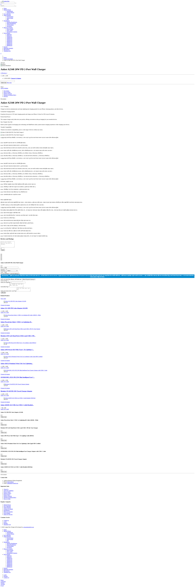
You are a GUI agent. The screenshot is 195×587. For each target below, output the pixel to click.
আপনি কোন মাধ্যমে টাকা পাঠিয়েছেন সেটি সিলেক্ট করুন (11, 279)
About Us (6, 489)
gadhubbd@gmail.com (12, 483)
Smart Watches (7, 15)
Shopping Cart (7, 524)
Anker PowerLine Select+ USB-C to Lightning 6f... (16, 322)
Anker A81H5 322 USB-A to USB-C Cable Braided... (17, 405)
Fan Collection (7, 14)
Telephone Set (7, 51)
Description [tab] (6, 91)
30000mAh (9, 40)
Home (5, 8)
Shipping (3, 270)
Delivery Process (8, 93)
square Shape (10, 18)
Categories (3, 581)
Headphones (7, 20)
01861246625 (10, 482)
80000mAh (9, 45)
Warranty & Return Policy (10, 95)
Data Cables (10, 30)
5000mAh (9, 34)
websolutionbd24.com (28, 527)
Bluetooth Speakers (8, 48)
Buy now (9, 82)
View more (3, 298)
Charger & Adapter (8, 59)
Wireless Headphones (12, 22)
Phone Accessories (8, 27)
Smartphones (10, 11)
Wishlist (2, 583)
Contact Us (6, 577)
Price (2, 267)
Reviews (6, 96)
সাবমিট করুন (3, 292)
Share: (2, 87)
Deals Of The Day (8, 514)
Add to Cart (3, 82)
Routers (5, 46)
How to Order (7, 92)
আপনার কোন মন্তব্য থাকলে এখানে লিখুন (8, 291)
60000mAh (9, 44)
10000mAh (9, 37)
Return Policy (7, 494)
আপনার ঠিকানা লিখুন (5, 286)
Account (3, 584)
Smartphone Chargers (12, 31)
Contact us (6, 520)
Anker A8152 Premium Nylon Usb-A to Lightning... (17, 363)
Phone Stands (10, 29)
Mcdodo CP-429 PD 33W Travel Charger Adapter (16, 391)
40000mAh (9, 41)
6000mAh (9, 36)
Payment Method (5, 273)
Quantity (3, 269)
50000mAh (9, 42)
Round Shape (10, 16)
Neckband (9, 26)
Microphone (7, 49)
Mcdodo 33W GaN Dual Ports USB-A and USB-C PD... (18, 336)
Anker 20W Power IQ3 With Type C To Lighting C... (17, 349)
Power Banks (7, 33)
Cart (2, 585)
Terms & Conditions (8, 490)
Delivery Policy (7, 493)
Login (5, 521)
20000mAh (9, 38)
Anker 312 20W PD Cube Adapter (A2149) (14, 308)
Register (6, 523)
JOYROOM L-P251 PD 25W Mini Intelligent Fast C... (18, 377)
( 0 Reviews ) (4, 73)
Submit (2, 250)
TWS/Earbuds (10, 25)
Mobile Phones (7, 9)
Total (2, 272)
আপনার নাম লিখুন (4, 281)
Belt (8, 19)
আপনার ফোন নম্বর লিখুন (6, 282)
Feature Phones (10, 12)
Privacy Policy (7, 492)
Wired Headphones (11, 23)
